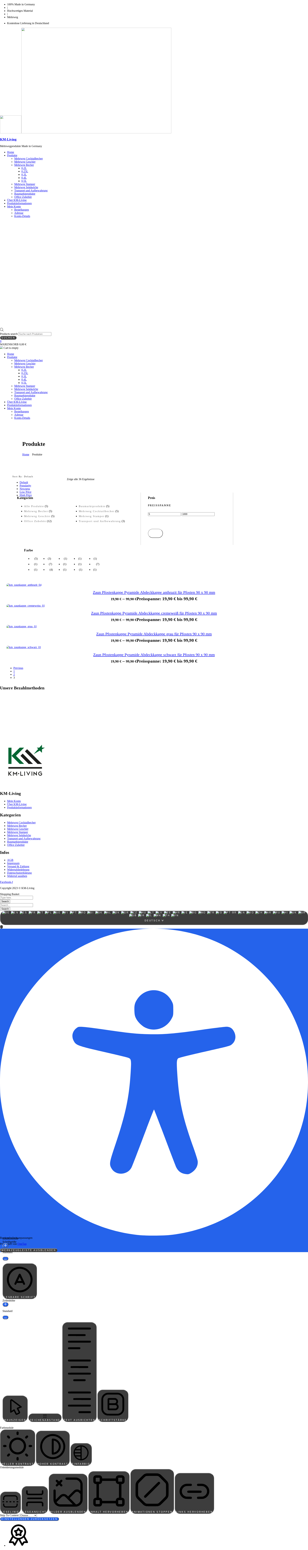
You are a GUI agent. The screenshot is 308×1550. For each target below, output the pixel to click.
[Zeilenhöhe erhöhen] (5, 1304)
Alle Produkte (34, 506)
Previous (18, 667)
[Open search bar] (2, 330)
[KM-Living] (10, 132)
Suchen (8, 337)
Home (25, 454)
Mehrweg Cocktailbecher (97, 511)
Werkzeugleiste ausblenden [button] (28, 1250)
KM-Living (8, 139)
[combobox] (154, 918)
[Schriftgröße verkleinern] (5, 1258)
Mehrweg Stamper (91, 516)
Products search (9, 333)
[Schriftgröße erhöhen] (5, 1245)
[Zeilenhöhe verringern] (5, 1317)
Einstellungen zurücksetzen (29, 1519)
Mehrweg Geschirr (37, 516)
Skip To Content (9, 1515)
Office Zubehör (35, 521)
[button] (1, 927)
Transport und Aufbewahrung (100, 521)
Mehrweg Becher (36, 511)
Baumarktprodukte (92, 506)
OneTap (22, 1243)
